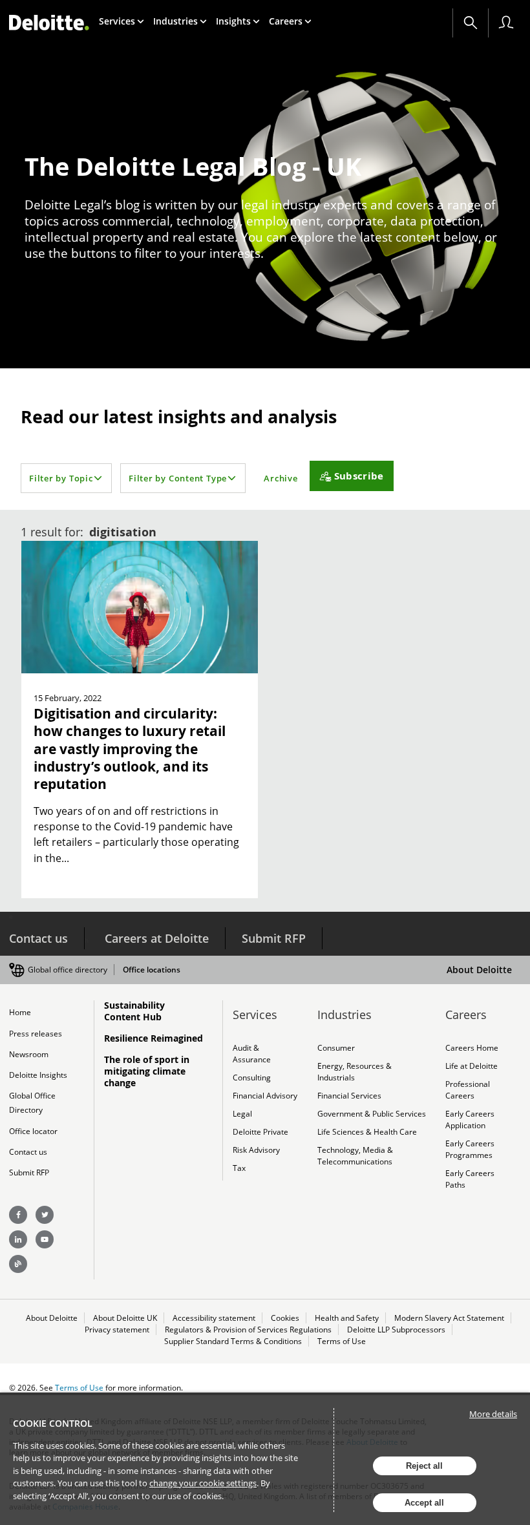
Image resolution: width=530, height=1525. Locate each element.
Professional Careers (467, 1089)
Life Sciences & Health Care (367, 1131)
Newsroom (28, 1054)
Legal (242, 1113)
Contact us (38, 938)
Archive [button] (280, 478)
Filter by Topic (61, 478)
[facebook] (18, 1215)
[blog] (18, 1264)
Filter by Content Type (178, 478)
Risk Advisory (256, 1149)
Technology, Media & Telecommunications (355, 1155)
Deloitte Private (260, 1131)
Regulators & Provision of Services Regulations (248, 1329)
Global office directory (67, 969)
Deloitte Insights (38, 1074)
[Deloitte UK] (49, 22)
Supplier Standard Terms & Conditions (233, 1341)
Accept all (424, 1503)
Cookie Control (52, 1423)
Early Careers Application (469, 1119)
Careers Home (471, 1047)
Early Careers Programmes (469, 1149)
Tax (239, 1167)
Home (20, 1012)
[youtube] (45, 1239)
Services (117, 21)
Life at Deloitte (471, 1065)
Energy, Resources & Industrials (354, 1071)
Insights (233, 21)
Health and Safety (347, 1317)
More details (493, 1414)
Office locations (151, 969)
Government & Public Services (371, 1113)
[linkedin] (18, 1239)
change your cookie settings (203, 1483)
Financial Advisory (265, 1095)
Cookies (285, 1317)
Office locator (33, 1131)
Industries (175, 21)
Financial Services (349, 1095)
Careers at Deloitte (157, 938)
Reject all (424, 1466)
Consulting (252, 1077)
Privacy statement (117, 1329)
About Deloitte (479, 969)
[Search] (470, 22)
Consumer (336, 1047)
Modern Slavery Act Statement (449, 1317)
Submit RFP (274, 938)
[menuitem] (121, 21)
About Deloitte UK (125, 1317)
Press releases (35, 1033)
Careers (285, 21)
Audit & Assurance (252, 1053)
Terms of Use (341, 1341)
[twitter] (45, 1215)
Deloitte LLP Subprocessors (396, 1329)
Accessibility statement (214, 1317)
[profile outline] (506, 22)
